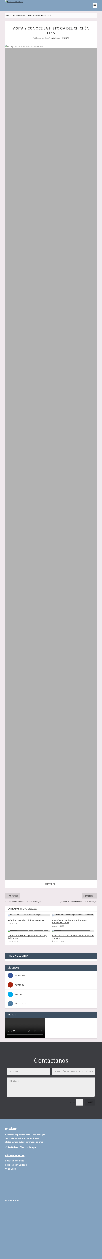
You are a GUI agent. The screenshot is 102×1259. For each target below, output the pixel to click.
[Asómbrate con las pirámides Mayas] (29, 915)
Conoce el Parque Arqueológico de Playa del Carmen (27, 936)
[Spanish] (18, 960)
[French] (9, 960)
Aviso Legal (10, 1168)
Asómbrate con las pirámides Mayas (26, 920)
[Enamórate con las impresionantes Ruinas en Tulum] (73, 915)
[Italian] (12, 960)
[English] (6, 960)
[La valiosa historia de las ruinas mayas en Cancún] (73, 931)
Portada (9, 15)
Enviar (90, 1102)
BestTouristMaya (52, 38)
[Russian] (15, 960)
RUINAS (17, 15)
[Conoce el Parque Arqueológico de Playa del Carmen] (29, 931)
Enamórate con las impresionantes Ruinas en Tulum (69, 921)
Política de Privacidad (16, 1164)
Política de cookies (14, 1160)
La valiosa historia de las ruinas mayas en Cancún (73, 936)
